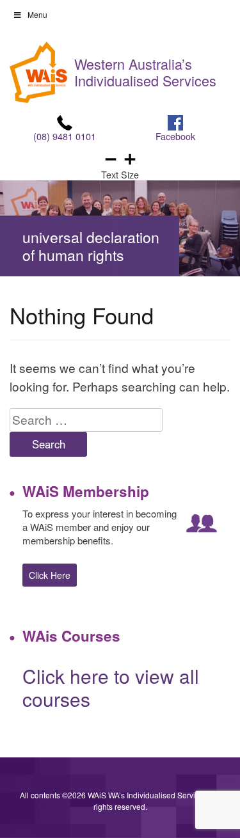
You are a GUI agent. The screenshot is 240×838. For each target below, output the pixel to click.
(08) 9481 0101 (64, 136)
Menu (37, 14)
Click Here (49, 575)
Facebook (175, 136)
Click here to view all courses (110, 687)
